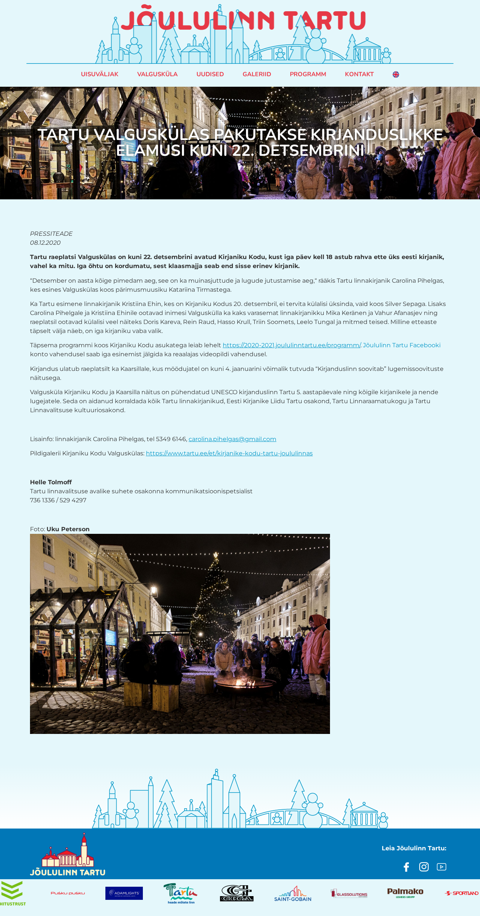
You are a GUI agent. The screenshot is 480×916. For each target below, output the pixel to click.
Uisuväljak (99, 74)
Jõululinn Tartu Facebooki (402, 345)
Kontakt (359, 74)
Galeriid (257, 74)
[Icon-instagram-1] (424, 867)
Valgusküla (157, 74)
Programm (308, 74)
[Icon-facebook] (406, 867)
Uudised (210, 74)
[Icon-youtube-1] (441, 867)
